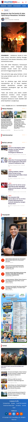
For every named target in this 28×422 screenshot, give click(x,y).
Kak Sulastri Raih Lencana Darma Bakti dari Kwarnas (12, 367)
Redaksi (7, 18)
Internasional (17, 6)
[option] (7, 121)
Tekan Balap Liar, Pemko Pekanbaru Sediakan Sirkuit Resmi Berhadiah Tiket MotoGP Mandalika (17, 386)
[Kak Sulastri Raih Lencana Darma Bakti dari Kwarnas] (14, 356)
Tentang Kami (6, 403)
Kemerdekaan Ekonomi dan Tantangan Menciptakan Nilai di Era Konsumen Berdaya (16, 260)
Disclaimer (18, 406)
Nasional (3, 6)
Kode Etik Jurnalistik (21, 403)
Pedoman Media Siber (8, 406)
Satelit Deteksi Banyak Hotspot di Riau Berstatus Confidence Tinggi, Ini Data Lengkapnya (17, 394)
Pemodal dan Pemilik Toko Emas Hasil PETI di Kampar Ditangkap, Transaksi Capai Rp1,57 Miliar (16, 288)
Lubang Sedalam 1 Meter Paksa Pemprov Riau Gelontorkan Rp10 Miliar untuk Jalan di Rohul (17, 174)
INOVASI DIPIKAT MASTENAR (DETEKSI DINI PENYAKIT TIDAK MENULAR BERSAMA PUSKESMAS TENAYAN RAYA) (16, 274)
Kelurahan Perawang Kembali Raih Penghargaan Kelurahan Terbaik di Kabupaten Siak (17, 161)
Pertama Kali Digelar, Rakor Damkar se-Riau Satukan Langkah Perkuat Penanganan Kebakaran (16, 150)
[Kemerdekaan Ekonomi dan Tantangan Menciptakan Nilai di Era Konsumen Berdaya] (14, 236)
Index (24, 108)
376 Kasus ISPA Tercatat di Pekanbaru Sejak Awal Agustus (16, 380)
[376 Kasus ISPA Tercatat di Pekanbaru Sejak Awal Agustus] (4, 381)
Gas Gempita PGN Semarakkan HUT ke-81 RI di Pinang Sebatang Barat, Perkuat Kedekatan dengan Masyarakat (16, 200)
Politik (24, 6)
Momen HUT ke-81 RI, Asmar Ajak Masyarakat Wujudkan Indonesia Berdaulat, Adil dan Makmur (17, 187)
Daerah (10, 6)
